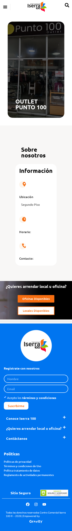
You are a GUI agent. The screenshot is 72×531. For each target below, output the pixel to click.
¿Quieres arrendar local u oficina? (33, 428)
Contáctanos (16, 438)
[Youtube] (44, 504)
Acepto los (31, 398)
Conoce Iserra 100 (21, 418)
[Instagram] (36, 504)
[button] (5, 7)
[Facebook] (27, 504)
